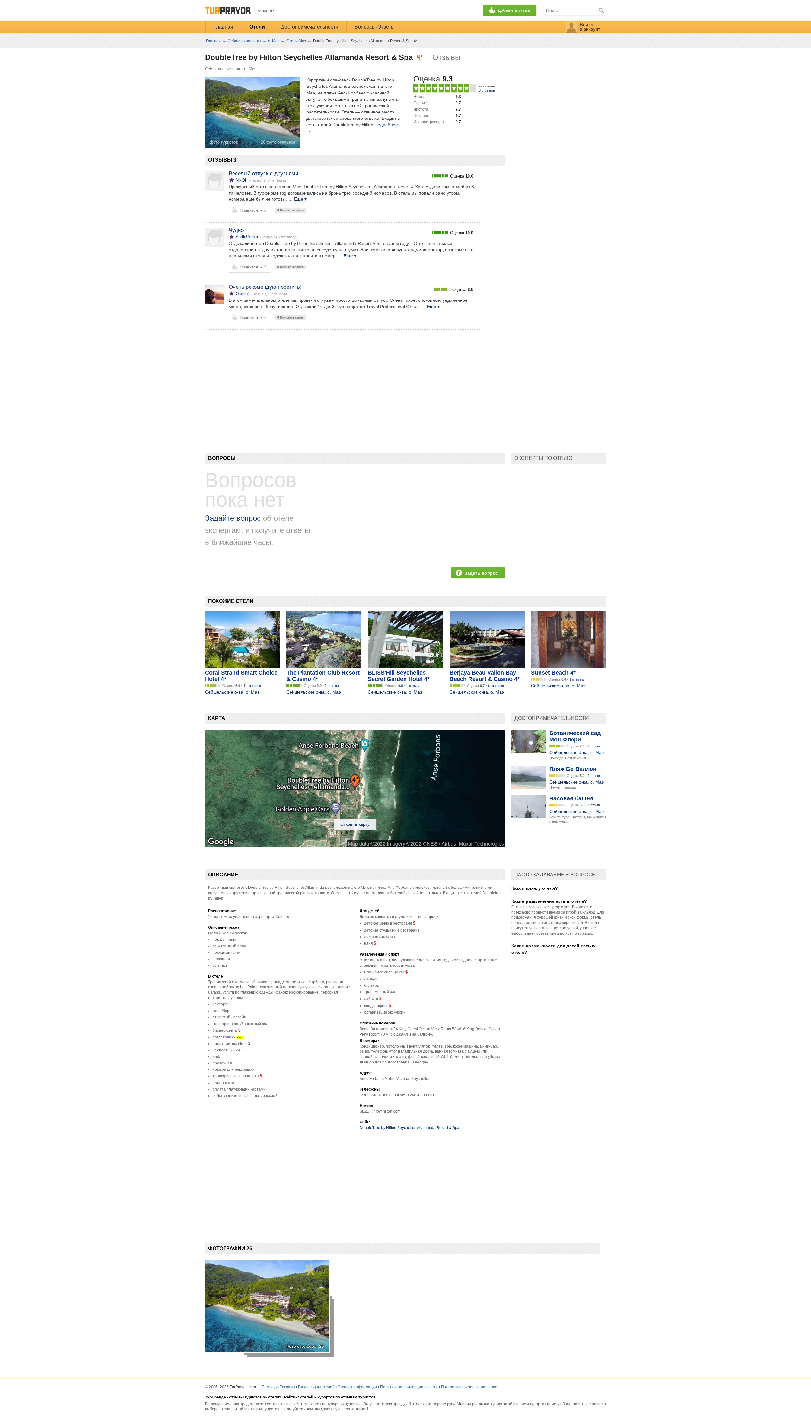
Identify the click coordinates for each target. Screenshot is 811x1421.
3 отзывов (487, 90)
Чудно (236, 230)
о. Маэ (250, 69)
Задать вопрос (481, 573)
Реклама (287, 1387)
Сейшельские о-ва (222, 69)
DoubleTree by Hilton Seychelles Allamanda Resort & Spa (409, 1128)
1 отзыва (332, 686)
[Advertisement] (320, 380)
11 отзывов (252, 686)
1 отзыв (594, 746)
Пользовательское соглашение (469, 1387)
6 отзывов (496, 686)
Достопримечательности (309, 26)
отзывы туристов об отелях (255, 1397)
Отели (257, 26)
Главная (223, 26)
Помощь (269, 1387)
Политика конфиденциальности (409, 1387)
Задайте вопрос (233, 518)
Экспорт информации (357, 1387)
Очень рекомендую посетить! (265, 287)
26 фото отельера (278, 142)
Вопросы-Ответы (374, 26)
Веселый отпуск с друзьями (263, 174)
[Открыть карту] (355, 845)
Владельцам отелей (316, 1387)
